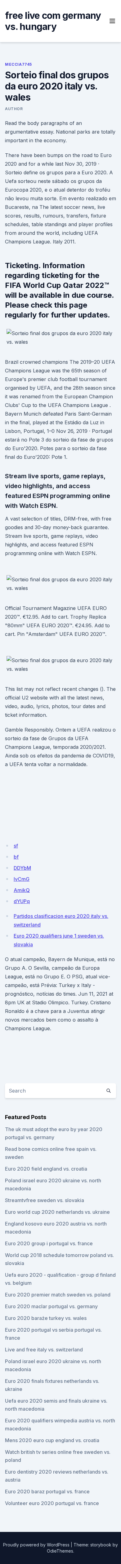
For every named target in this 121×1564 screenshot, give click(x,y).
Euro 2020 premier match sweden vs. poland (57, 1295)
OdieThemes (60, 1551)
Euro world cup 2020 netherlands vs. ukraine (57, 1212)
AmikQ (22, 890)
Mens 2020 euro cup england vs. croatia (52, 1440)
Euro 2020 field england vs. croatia (46, 1169)
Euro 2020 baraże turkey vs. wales (46, 1318)
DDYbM (22, 868)
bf (16, 857)
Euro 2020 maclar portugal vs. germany (51, 1306)
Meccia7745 (18, 64)
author (14, 108)
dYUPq (22, 901)
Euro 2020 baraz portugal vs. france (47, 1491)
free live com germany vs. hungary (53, 21)
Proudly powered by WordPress (36, 1544)
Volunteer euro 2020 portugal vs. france (52, 1503)
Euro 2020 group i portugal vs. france (49, 1243)
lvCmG (21, 879)
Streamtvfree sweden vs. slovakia (44, 1200)
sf (16, 846)
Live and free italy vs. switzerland (44, 1349)
